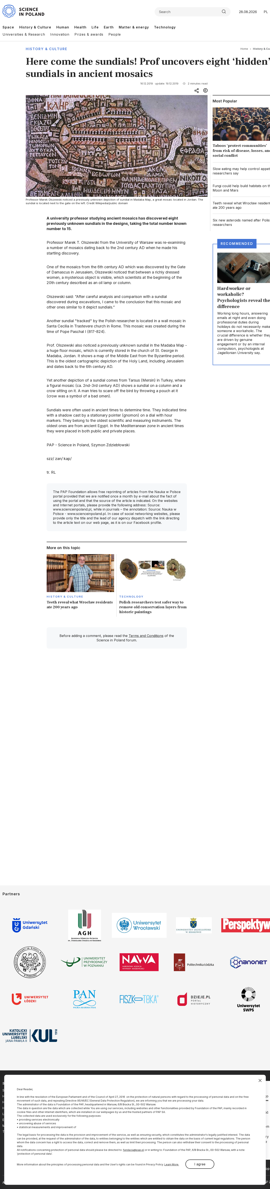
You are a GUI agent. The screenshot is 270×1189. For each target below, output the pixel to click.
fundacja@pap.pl (133, 1149)
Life (95, 27)
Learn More (171, 1164)
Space (8, 27)
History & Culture (35, 27)
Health (80, 27)
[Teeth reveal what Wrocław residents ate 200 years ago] (80, 585)
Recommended (237, 243)
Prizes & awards (88, 34)
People (114, 34)
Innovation (59, 34)
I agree (199, 1164)
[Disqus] (117, 711)
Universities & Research (24, 34)
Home (244, 48)
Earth (109, 27)
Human (62, 27)
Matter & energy (134, 27)
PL (266, 12)
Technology (165, 27)
